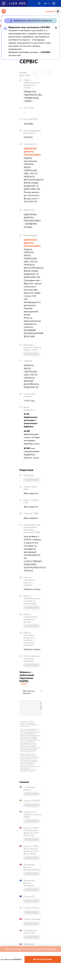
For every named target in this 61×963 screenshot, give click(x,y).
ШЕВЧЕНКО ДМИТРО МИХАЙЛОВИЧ (32, 151)
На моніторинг (44, 959)
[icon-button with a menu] (58, 11)
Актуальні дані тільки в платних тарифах (30, 949)
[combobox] (24, 683)
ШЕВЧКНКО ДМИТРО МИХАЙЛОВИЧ (32, 243)
